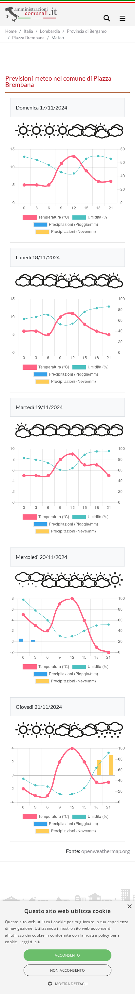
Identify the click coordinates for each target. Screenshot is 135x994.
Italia (28, 31)
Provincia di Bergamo (86, 31)
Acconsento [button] (67, 955)
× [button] (129, 906)
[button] (68, 983)
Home (11, 31)
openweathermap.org (105, 851)
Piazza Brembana (28, 37)
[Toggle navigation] (106, 18)
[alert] (67, 947)
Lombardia (50, 31)
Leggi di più (29, 941)
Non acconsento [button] (67, 970)
